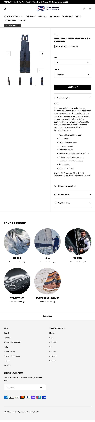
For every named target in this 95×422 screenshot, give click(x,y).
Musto (56, 35)
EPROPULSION (10, 20)
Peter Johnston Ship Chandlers (17, 412)
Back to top (47, 316)
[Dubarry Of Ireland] (47, 281)
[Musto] (17, 241)
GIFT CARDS (55, 16)
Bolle (51, 337)
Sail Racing (17, 297)
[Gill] (47, 241)
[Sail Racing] (17, 281)
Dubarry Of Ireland (47, 297)
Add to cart (73, 87)
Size (55, 57)
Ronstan (52, 351)
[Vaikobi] (78, 241)
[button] (89, 8)
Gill (47, 258)
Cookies (7, 361)
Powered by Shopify (33, 412)
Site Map (7, 365)
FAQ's (6, 347)
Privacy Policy (9, 351)
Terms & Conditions (12, 356)
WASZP (78, 16)
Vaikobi (77, 258)
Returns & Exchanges (12, 342)
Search (6, 333)
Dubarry (52, 342)
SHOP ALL (42, 16)
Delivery (7, 337)
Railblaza (53, 356)
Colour (56, 70)
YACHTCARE (67, 16)
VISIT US (21, 20)
